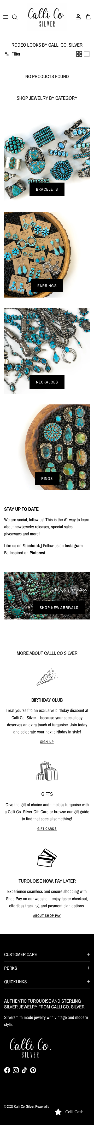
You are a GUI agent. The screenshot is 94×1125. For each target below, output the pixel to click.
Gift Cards (47, 828)
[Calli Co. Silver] (47, 17)
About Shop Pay (47, 915)
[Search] (17, 17)
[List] (87, 54)
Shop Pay (14, 899)
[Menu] (5, 17)
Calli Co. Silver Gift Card (28, 812)
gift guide (81, 812)
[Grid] (79, 54)
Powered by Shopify (48, 1106)
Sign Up (47, 741)
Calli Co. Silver (24, 1106)
